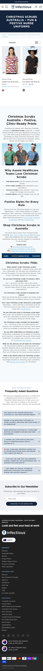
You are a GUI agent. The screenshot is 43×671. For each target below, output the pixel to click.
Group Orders (6, 604)
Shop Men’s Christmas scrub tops (23, 251)
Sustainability (6, 625)
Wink (11, 235)
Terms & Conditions (8, 564)
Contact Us (5, 582)
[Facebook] (8, 635)
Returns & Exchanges (17, 362)
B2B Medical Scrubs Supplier (11, 606)
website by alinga (8, 668)
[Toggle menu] (2, 6)
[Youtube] (13, 635)
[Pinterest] (23, 635)
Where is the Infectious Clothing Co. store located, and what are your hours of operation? (20, 422)
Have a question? (7, 566)
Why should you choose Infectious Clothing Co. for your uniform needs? (19, 413)
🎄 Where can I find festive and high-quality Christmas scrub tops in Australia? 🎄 (19, 441)
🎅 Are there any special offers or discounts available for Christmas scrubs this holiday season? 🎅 (18, 470)
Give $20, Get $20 (8, 593)
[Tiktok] (28, 635)
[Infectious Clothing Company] (21, 7)
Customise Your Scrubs (22, 340)
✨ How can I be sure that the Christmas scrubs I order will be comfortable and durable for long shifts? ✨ (20, 461)
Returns (4, 556)
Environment (6, 622)
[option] (21, 2)
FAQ (3, 590)
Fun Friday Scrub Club (9, 619)
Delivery (5, 551)
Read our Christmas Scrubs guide (22, 249)
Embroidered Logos (8, 627)
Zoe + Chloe (18, 235)
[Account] (35, 6)
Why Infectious (7, 611)
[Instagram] (18, 635)
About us (5, 580)
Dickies (26, 235)
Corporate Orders (7, 553)
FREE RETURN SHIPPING (21, 1)
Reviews (4, 574)
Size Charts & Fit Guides (10, 577)
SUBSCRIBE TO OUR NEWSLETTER (21, 504)
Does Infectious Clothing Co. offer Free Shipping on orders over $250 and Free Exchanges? (20, 432)
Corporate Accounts (8, 601)
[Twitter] (3, 635)
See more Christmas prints (22, 247)
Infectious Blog (7, 614)
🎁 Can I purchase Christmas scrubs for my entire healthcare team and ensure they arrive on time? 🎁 (20, 451)
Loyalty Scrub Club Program (11, 617)
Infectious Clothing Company (17, 666)
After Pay (5, 585)
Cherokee (36, 235)
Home (4, 34)
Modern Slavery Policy (9, 561)
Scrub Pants (28, 217)
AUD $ (9, 540)
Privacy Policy (6, 558)
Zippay (4, 588)
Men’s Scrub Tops (27, 219)
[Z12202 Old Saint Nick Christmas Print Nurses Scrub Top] (11, 60)
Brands (4, 630)
